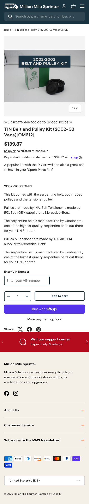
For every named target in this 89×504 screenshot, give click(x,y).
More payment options (44, 319)
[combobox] (44, 16)
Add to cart (60, 296)
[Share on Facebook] (29, 329)
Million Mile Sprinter (25, 494)
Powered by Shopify (49, 494)
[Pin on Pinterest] (38, 329)
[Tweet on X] (20, 329)
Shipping (10, 151)
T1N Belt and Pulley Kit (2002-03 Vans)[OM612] (42, 30)
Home (7, 30)
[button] (73, 6)
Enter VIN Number (16, 271)
